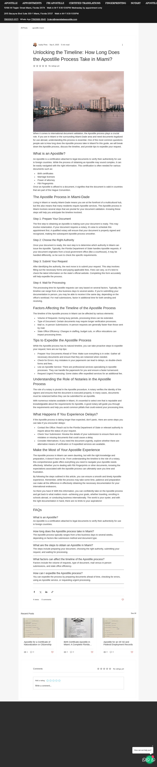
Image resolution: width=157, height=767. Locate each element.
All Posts (24, 28)
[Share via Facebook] (34, 592)
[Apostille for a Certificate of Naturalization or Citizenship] (38, 628)
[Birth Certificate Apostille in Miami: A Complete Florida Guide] (78, 628)
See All (133, 613)
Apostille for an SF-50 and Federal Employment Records (118, 643)
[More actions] (122, 44)
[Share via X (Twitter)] (40, 592)
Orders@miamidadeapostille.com (62, 19)
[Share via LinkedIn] (46, 592)
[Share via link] (52, 592)
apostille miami (38, 28)
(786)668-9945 (38, 19)
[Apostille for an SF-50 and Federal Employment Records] (118, 628)
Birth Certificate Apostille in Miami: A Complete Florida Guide (77, 643)
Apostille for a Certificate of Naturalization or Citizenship (37, 643)
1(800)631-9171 (11, 19)
